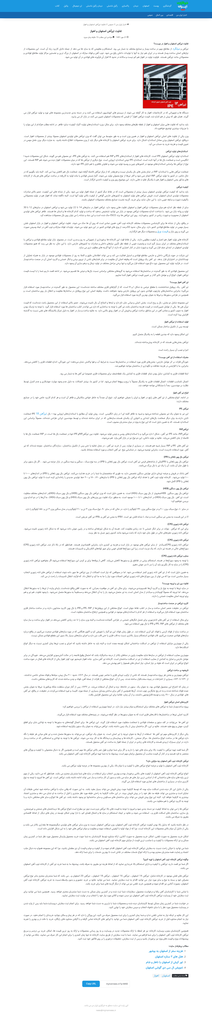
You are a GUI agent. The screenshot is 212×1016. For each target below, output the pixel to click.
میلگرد (176, 49)
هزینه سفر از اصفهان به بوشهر (166, 951)
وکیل (66, 6)
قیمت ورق (162, 231)
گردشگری (167, 6)
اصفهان (146, 6)
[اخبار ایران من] (182, 6)
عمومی (150, 15)
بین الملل (159, 15)
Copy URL (91, 983)
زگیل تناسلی (112, 6)
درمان (135, 6)
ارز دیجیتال (77, 6)
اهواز (156, 975)
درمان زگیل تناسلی (94, 6)
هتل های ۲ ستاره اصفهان (169, 956)
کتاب (57, 6)
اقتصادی (169, 15)
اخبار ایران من (181, 15)
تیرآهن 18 (41, 414)
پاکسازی (125, 6)
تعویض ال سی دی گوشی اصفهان (164, 967)
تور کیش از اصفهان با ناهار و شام (164, 962)
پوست (156, 6)
